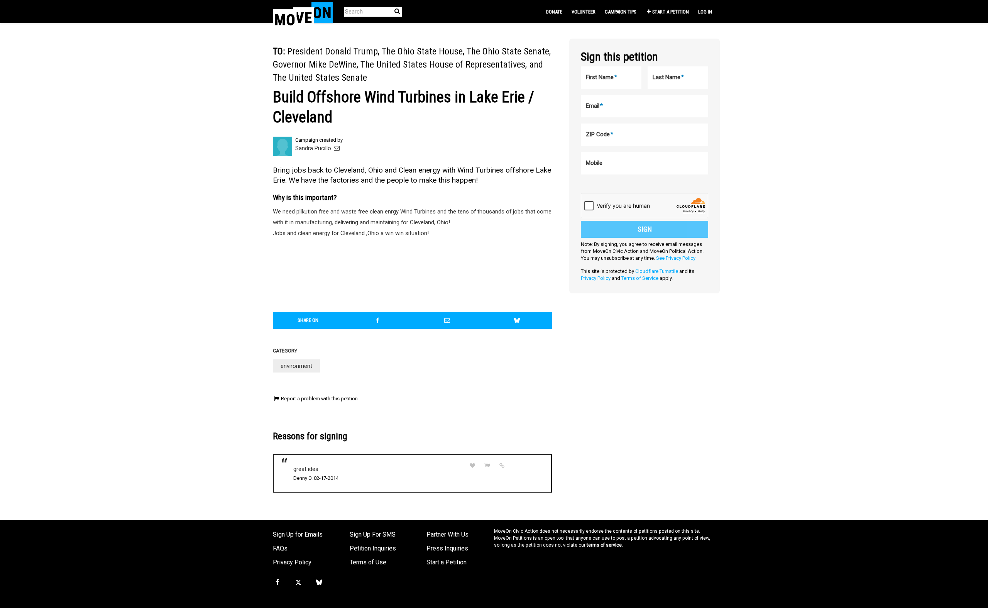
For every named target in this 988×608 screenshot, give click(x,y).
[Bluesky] (319, 582)
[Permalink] (502, 465)
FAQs (280, 548)
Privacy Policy (596, 278)
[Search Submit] (397, 11)
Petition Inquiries (373, 548)
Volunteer (584, 12)
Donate (554, 12)
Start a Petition (670, 12)
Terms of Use (368, 562)
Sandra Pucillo (314, 148)
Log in (705, 12)
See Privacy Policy (675, 258)
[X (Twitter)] (298, 582)
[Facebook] (277, 582)
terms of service (604, 545)
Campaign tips (620, 12)
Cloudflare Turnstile (656, 271)
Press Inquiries (447, 548)
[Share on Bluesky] (517, 320)
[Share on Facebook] (378, 320)
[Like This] (472, 465)
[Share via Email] (447, 320)
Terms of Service (639, 278)
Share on (308, 320)
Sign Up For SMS (373, 534)
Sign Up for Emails (298, 534)
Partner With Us (447, 534)
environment (296, 365)
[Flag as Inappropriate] (487, 465)
